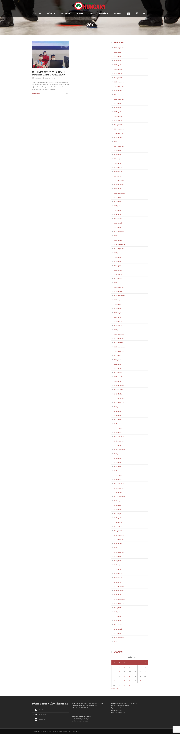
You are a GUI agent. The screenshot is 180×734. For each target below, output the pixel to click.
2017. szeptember (119, 496)
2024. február (118, 172)
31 (130, 685)
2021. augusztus (119, 300)
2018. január (118, 479)
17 (130, 676)
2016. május (117, 565)
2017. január (118, 531)
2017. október (118, 492)
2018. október (118, 445)
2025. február (118, 120)
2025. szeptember (119, 95)
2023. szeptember (119, 193)
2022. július (117, 253)
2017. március (118, 522)
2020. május (117, 364)
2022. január (118, 278)
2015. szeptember (119, 599)
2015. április (117, 620)
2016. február (118, 578)
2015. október (118, 595)
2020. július (117, 355)
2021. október (118, 291)
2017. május (117, 514)
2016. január (118, 582)
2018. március (118, 471)
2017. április (117, 518)
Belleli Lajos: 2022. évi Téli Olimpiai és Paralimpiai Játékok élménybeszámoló (48, 73)
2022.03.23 (38, 78)
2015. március (118, 625)
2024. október (118, 137)
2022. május (117, 261)
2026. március (118, 69)
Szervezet (117, 13)
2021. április (117, 317)
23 (124, 680)
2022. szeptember (119, 244)
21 (114, 680)
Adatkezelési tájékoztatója (80, 719)
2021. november (119, 287)
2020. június (117, 360)
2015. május (117, 616)
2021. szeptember (119, 296)
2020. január (118, 381)
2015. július (117, 608)
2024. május (117, 159)
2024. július (117, 150)
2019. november (119, 390)
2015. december (119, 586)
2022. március (118, 270)
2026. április (117, 65)
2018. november (119, 441)
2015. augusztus (119, 603)
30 (124, 685)
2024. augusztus (119, 146)
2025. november (119, 86)
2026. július (117, 52)
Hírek (91, 13)
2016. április (117, 569)
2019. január (118, 432)
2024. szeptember (119, 142)
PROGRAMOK (65, 13)
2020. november (119, 338)
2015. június (117, 612)
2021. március (118, 321)
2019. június (117, 411)
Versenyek (80, 13)
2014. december (119, 638)
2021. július (117, 304)
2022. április (117, 266)
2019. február (118, 428)
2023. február (118, 223)
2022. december (119, 231)
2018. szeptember (119, 449)
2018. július (117, 454)
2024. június (117, 155)
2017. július (117, 505)
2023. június (117, 206)
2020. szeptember (119, 347)
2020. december (119, 334)
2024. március (118, 167)
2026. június (117, 56)
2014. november (119, 642)
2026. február (118, 73)
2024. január (118, 176)
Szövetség (51, 13)
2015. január (118, 633)
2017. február (118, 526)
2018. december (119, 437)
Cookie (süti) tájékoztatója (80, 721)
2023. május (117, 210)
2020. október (118, 343)
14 (114, 676)
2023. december (119, 180)
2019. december (119, 385)
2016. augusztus (119, 552)
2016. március (118, 573)
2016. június (117, 561)
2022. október (118, 240)
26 (140, 680)
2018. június (117, 458)
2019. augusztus (119, 402)
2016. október (118, 543)
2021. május (117, 313)
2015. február (118, 629)
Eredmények (103, 13)
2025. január (118, 125)
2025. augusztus (119, 99)
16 (124, 676)
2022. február (118, 274)
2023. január (118, 227)
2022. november (119, 236)
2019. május (117, 415)
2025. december (119, 82)
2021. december (119, 283)
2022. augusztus (119, 249)
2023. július (117, 202)
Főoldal (38, 13)
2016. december (119, 535)
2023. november (119, 184)
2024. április (117, 163)
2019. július (117, 407)
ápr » (117, 688)
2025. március (118, 116)
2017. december (119, 484)
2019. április (117, 420)
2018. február (118, 475)
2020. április (117, 368)
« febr (113, 688)
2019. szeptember (119, 398)
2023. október (118, 189)
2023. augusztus (119, 197)
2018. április (117, 467)
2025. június (117, 103)
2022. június (117, 257)
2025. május (117, 108)
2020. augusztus (119, 351)
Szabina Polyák (50, 78)
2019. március (118, 424)
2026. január (118, 78)
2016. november (119, 539)
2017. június (117, 509)
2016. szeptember (119, 548)
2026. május (117, 61)
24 (130, 680)
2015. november (119, 590)
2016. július (117, 556)
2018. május (117, 462)
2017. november (119, 488)
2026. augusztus (119, 48)
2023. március (118, 219)
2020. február (118, 377)
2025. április (117, 112)
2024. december (119, 129)
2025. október (118, 90)
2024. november (119, 133)
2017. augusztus (119, 501)
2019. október (118, 394)
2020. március (118, 373)
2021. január (118, 330)
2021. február (118, 326)
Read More (36, 93)
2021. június (117, 308)
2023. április (117, 214)
